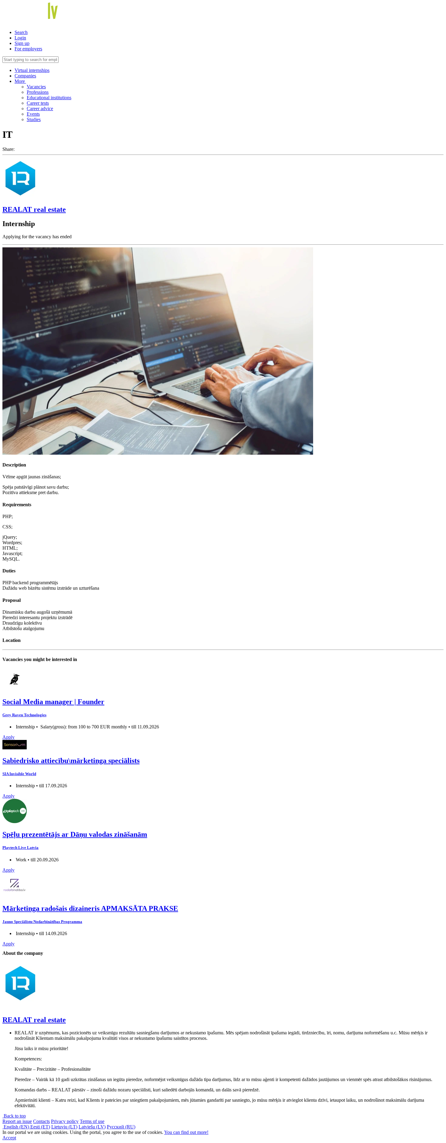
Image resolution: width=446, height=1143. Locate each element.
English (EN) (16, 1126)
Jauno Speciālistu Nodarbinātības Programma (42, 921)
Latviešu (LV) (92, 1126)
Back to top (14, 1115)
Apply (8, 737)
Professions (38, 92)
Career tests (38, 103)
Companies (25, 75)
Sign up (22, 43)
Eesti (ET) (40, 1126)
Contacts (41, 1121)
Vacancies (36, 86)
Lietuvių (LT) (64, 1126)
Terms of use (92, 1121)
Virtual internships (32, 70)
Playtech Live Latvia (20, 847)
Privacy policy (65, 1121)
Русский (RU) (121, 1126)
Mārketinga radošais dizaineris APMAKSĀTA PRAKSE (90, 908)
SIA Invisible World (19, 774)
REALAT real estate (34, 209)
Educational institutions (49, 97)
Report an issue (17, 1121)
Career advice (40, 108)
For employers (28, 48)
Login (20, 37)
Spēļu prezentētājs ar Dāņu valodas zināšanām (74, 834)
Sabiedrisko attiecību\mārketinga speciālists (71, 761)
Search (21, 32)
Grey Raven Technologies (24, 715)
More (20, 81)
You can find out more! (186, 1132)
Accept (9, 1137)
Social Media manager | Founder (53, 702)
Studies (34, 119)
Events (33, 114)
